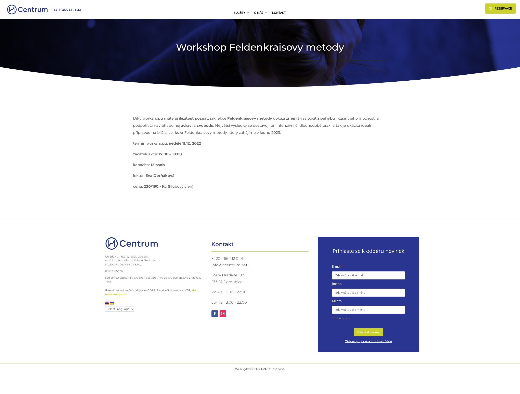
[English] (107, 303)
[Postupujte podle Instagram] (223, 313)
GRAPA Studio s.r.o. (270, 369)
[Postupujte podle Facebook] (214, 313)
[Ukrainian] (112, 303)
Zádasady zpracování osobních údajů (368, 341)
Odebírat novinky (368, 332)
